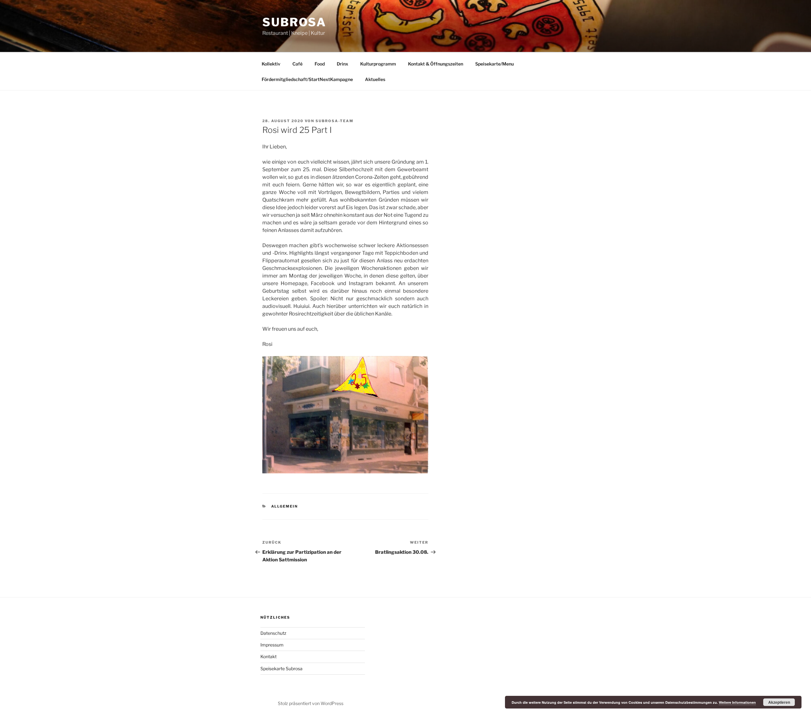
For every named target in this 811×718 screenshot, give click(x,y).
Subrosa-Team (335, 121)
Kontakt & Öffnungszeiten (435, 63)
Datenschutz (273, 633)
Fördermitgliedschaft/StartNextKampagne (307, 79)
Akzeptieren (779, 702)
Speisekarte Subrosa (281, 668)
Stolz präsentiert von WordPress (310, 703)
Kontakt (268, 656)
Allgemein (284, 506)
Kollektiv (271, 63)
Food (320, 63)
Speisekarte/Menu (494, 63)
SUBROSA (294, 22)
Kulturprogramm (378, 63)
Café (297, 63)
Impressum (272, 644)
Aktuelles (375, 79)
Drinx (342, 63)
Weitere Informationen (737, 702)
